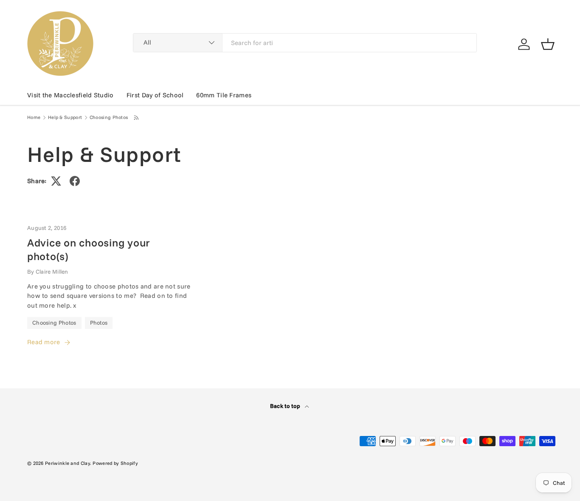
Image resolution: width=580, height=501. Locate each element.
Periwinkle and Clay (67, 463)
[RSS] (137, 118)
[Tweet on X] (56, 181)
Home (33, 117)
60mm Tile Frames (223, 95)
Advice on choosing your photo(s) (88, 249)
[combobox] (305, 43)
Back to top (286, 405)
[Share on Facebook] (74, 181)
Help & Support (65, 117)
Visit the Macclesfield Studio (70, 95)
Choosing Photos (109, 117)
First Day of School (155, 95)
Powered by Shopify (115, 463)
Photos (99, 322)
